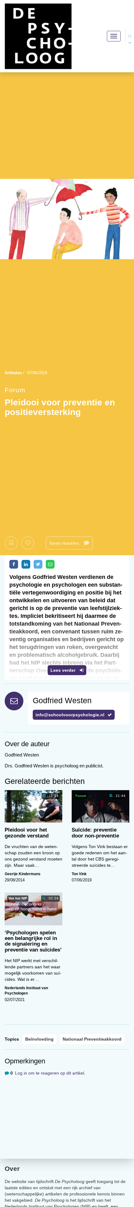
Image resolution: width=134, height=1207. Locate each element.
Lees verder (63, 670)
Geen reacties (65, 543)
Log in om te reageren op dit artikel (49, 1073)
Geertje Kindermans (23, 874)
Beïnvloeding (39, 1039)
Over (12, 1168)
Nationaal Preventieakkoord (92, 1039)
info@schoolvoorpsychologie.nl (70, 714)
